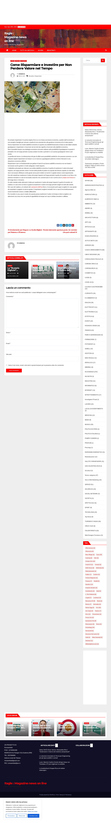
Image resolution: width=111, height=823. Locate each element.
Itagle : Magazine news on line (15, 37)
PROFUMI (88, 443)
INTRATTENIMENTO (91, 395)
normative (97, 604)
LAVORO (88, 404)
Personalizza (11, 815)
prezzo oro (90, 617)
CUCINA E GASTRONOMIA (94, 287)
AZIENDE (88, 245)
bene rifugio (90, 554)
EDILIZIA (88, 302)
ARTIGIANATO (89, 231)
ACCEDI (40, 50)
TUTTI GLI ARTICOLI (27, 50)
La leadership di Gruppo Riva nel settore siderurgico (17, 727)
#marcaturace (90, 548)
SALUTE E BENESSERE (93, 461)
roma (98, 624)
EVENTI (87, 321)
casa (99, 554)
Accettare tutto (33, 815)
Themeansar (68, 794)
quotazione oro (91, 620)
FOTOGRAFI (89, 344)
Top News (88, 517)
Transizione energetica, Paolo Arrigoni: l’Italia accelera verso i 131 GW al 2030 (95, 165)
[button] (106, 50)
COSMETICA (89, 273)
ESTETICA (88, 316)
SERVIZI (87, 484)
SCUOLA (88, 470)
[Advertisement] (52, 12)
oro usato (89, 611)
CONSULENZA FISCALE (93, 259)
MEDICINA (88, 415)
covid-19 (89, 564)
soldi (88, 637)
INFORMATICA (90, 385)
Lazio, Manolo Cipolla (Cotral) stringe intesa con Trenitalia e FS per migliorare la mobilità (94, 150)
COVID (87, 277)
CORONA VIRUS (90, 263)
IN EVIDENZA (23, 60)
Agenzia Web (89, 190)
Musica (88, 604)
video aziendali (97, 637)
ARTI (86, 222)
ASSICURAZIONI (90, 236)
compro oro (90, 561)
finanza (89, 581)
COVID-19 (88, 282)
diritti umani (90, 568)
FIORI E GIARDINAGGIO (93, 335)
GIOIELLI (88, 348)
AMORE (87, 208)
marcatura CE (90, 601)
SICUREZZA (89, 489)
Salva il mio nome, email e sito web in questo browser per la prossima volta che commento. (36, 365)
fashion (96, 574)
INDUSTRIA (89, 381)
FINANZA (17, 60)
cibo (96, 558)
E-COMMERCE (90, 298)
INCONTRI (88, 376)
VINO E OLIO (89, 526)
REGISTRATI (51, 50)
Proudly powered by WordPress (47, 794)
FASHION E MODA (91, 325)
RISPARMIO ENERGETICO (94, 452)
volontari (89, 640)
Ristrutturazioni (89, 457)
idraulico (89, 584)
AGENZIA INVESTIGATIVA (93, 185)
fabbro (88, 574)
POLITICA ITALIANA (91, 433)
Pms (88, 614)
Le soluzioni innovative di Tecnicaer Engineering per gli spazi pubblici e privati (94, 142)
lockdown (97, 597)
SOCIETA (88, 498)
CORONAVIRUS (90, 268)
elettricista (100, 568)
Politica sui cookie (32, 811)
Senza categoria (90, 475)
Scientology (90, 627)
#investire (31, 76)
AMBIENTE (88, 203)
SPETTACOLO (89, 503)
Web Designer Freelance (93, 535)
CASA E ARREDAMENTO (93, 250)
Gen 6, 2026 (12, 730)
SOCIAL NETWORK (91, 493)
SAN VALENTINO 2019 (92, 466)
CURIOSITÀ (89, 293)
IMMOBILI (88, 367)
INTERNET (88, 390)
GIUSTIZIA (88, 353)
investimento (90, 591)
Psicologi (88, 447)
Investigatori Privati (91, 399)
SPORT (87, 507)
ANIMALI (88, 213)
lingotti (88, 597)
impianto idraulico (91, 587)
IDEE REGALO (90, 358)
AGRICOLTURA (90, 194)
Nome (8, 332)
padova (98, 611)
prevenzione (96, 614)
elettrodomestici (91, 571)
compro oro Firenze (68, 177)
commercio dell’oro (37, 187)
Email (8, 343)
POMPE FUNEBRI (91, 438)
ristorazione (90, 624)
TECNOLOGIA (89, 512)
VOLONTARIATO (90, 530)
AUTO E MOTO (90, 240)
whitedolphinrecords (92, 644)
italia (98, 591)
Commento (10, 296)
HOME (14, 50)
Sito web (8, 354)
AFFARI (12, 60)
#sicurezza (89, 551)
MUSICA (87, 424)
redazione (22, 74)
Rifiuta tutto (22, 815)
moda (99, 601)
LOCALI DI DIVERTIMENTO (94, 408)
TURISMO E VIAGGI (91, 521)
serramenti (89, 630)
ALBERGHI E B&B (91, 199)
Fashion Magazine (92, 577)
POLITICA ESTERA (91, 429)
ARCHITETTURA (90, 217)
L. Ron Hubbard (91, 594)
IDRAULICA (89, 362)
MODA (87, 420)
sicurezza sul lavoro (92, 634)
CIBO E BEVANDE (91, 254)
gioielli (96, 581)
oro (98, 607)
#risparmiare (38, 76)
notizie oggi (90, 607)
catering (89, 558)
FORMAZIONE (89, 339)
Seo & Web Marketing (92, 480)
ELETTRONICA (90, 312)
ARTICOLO (88, 227)
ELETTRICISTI (89, 307)
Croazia (98, 564)
